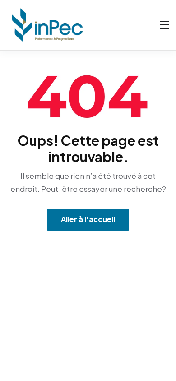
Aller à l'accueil (88, 219)
